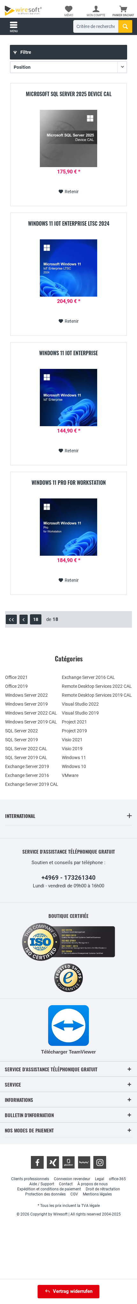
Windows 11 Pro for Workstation (69, 482)
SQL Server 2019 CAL (26, 757)
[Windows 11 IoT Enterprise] (68, 397)
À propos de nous (92, 1184)
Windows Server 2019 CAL (31, 721)
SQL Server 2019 (21, 739)
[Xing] (53, 1162)
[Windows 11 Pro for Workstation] (68, 527)
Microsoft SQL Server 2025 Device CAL (69, 94)
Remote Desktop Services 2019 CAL (97, 695)
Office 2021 (16, 677)
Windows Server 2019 (26, 704)
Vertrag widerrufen (72, 1291)
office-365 (117, 1179)
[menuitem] (123, 11)
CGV (74, 1194)
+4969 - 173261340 (68, 877)
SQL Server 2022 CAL (26, 748)
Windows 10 (74, 766)
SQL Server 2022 (21, 730)
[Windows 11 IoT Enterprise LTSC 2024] (68, 268)
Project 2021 (74, 721)
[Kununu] (84, 1162)
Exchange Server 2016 (27, 775)
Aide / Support (41, 1184)
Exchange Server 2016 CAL (88, 677)
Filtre (25, 52)
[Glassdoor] (68, 1162)
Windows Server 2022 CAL (31, 712)
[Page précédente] (23, 619)
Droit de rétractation (103, 1189)
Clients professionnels (30, 1179)
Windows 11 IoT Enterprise (68, 353)
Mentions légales (97, 1194)
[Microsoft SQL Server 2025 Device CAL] (68, 138)
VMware (70, 775)
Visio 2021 (72, 739)
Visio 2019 (72, 748)
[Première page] (11, 619)
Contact (66, 1184)
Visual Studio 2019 (80, 712)
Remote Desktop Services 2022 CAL (97, 686)
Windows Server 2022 (26, 695)
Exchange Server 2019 (27, 766)
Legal (99, 1179)
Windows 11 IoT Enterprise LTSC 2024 (68, 223)
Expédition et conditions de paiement (49, 1189)
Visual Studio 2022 (80, 704)
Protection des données (45, 1194)
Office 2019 (16, 686)
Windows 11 (74, 757)
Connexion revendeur (72, 1179)
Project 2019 (74, 730)
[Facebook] (37, 1162)
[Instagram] (99, 1162)
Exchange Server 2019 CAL (31, 784)
